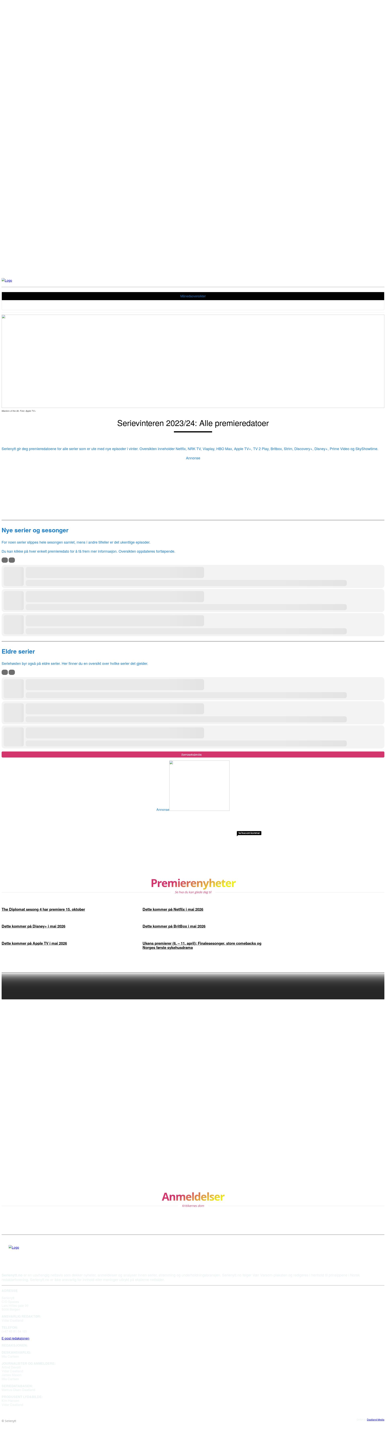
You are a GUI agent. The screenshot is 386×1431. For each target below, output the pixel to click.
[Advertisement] (193, 489)
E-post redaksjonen (15, 1338)
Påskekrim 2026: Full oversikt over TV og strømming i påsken (351, 1020)
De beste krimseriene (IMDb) (352, 1128)
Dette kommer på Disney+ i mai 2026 (33, 926)
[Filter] (5, 560)
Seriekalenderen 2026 (356, 1084)
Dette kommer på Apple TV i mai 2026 (34, 943)
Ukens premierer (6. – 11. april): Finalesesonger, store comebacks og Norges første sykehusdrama (202, 945)
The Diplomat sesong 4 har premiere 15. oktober (43, 909)
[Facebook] (10, 1253)
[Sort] (12, 560)
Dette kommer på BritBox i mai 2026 (174, 926)
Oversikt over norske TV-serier (349, 1110)
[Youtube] (18, 1253)
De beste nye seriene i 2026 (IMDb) (349, 1056)
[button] (315, 280)
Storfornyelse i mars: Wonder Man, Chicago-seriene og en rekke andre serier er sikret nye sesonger (353, 1156)
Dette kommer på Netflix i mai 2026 (173, 909)
